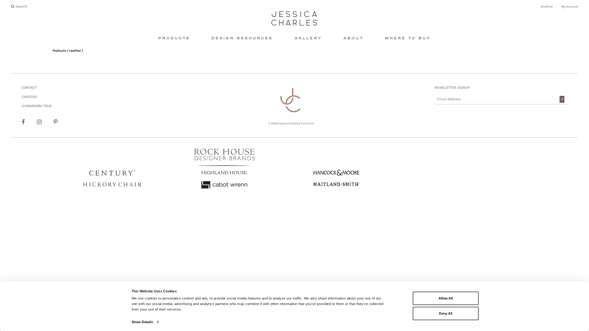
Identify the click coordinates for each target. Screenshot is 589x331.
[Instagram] (39, 122)
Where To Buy (408, 38)
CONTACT (29, 87)
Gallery (308, 38)
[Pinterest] (56, 122)
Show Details (142, 322)
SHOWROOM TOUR (37, 106)
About (354, 38)
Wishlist (547, 7)
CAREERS (29, 96)
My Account (569, 7)
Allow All (446, 298)
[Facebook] (23, 122)
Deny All (445, 313)
